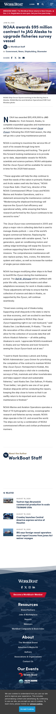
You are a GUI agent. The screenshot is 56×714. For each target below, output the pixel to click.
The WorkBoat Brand (28, 642)
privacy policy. (36, 704)
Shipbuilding (30, 51)
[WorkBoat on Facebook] (22, 587)
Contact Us (28, 661)
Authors (28, 652)
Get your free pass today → (41, 13)
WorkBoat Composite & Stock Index (28, 629)
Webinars (28, 624)
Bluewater (42, 51)
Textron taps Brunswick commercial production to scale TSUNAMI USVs (33, 504)
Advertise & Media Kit (28, 647)
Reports (28, 619)
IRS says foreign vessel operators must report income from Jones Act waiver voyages (34, 535)
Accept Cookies (27, 709)
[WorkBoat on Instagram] (30, 587)
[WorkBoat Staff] (5, 47)
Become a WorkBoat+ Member (28, 594)
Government (11, 51)
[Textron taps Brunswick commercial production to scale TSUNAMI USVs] (8, 500)
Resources (28, 604)
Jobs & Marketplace (28, 614)
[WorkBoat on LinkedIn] (33, 587)
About (28, 636)
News (21, 51)
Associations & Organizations (28, 657)
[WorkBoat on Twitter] (25, 587)
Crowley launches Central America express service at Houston (30, 519)
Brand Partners (28, 610)
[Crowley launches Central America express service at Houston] (8, 516)
